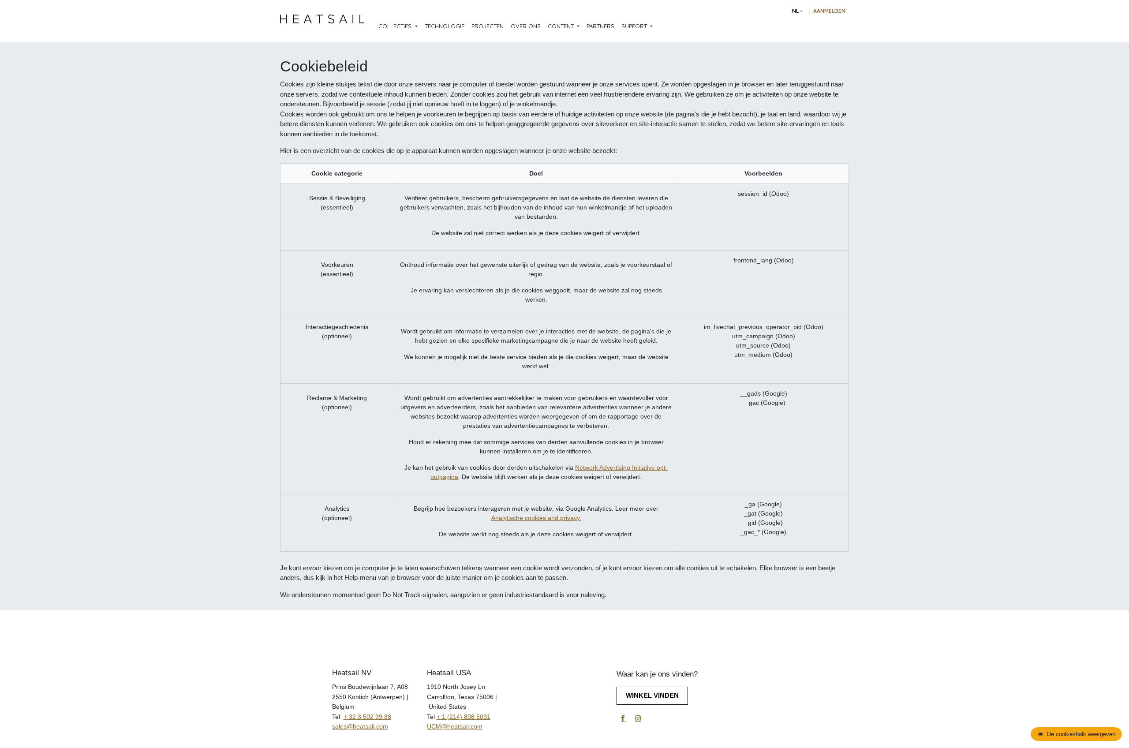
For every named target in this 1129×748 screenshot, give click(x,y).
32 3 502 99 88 (370, 716)
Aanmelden (829, 10)
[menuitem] (398, 26)
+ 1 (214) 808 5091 (463, 716)
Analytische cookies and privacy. (536, 517)
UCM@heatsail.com (454, 726)
